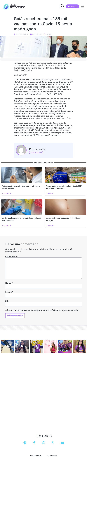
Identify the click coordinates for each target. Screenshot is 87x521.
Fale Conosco (51, 456)
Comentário (11, 256)
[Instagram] (43, 443)
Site (7, 301)
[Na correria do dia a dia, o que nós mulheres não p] (50, 346)
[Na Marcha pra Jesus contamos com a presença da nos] (22, 346)
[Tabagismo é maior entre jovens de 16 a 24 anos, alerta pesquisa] (21, 175)
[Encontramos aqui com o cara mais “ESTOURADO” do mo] (36, 346)
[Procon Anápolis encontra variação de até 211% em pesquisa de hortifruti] (65, 175)
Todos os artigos (36, 152)
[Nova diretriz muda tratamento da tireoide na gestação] (65, 207)
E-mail (9, 292)
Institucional (36, 456)
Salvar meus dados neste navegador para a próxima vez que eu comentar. (43, 310)
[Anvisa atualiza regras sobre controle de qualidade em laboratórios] (21, 207)
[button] (62, 6)
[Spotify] (25, 443)
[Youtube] (62, 443)
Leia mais (5, 193)
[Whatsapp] (53, 443)
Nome (9, 283)
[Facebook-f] (34, 443)
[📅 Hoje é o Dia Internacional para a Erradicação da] (79, 346)
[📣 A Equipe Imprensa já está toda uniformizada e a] (65, 346)
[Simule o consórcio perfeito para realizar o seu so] (7, 346)
